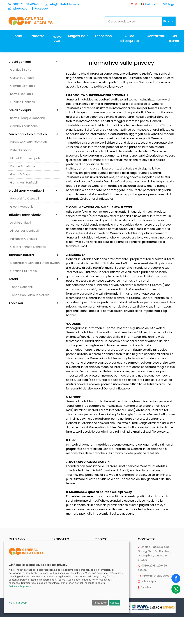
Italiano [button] (150, 4)
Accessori (33, 303)
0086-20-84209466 (26, 4)
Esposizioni (103, 36)
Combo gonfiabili (22, 86)
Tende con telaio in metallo (29, 295)
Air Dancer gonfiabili (24, 231)
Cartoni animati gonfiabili (28, 247)
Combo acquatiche (24, 126)
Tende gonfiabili (21, 287)
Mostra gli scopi (18, 602)
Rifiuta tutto (100, 602)
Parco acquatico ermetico (33, 134)
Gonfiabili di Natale (23, 271)
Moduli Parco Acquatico (26, 158)
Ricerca (168, 21)
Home (17, 36)
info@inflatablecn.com (65, 4)
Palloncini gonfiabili (23, 239)
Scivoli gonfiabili (21, 94)
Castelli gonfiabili (22, 78)
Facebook (41, 8)
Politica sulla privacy (20, 586)
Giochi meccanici (22, 207)
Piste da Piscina (21, 150)
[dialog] (66, 577)
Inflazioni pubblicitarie (33, 215)
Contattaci (156, 36)
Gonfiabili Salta (20, 70)
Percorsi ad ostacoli (24, 198)
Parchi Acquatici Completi (28, 142)
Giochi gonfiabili (33, 62)
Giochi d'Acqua (20, 174)
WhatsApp (20, 8)
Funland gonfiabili (22, 102)
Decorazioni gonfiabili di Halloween (35, 263)
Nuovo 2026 (57, 38)
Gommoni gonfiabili (24, 182)
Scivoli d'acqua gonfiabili (27, 118)
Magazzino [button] (77, 36)
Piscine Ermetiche (22, 166)
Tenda (33, 279)
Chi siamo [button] (174, 38)
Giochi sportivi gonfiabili (33, 191)
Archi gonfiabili (20, 223)
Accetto (114, 602)
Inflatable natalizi (33, 255)
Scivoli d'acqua (33, 110)
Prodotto (37, 36)
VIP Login (169, 4)
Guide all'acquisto (129, 38)
